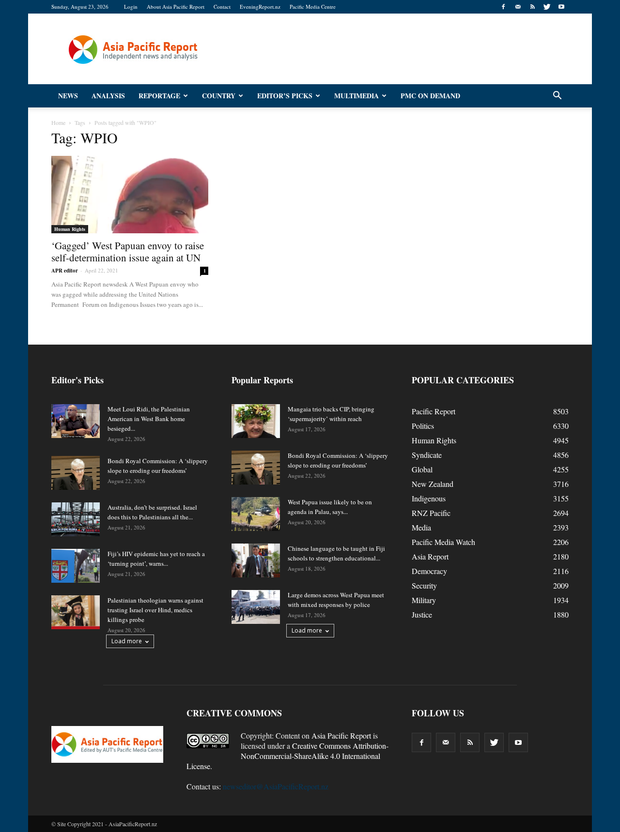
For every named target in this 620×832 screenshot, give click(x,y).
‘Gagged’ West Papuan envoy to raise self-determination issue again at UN (127, 251)
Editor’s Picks (284, 96)
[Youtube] (561, 7)
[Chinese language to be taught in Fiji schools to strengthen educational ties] (256, 560)
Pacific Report (433, 411)
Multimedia (356, 96)
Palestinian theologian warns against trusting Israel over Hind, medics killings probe (155, 610)
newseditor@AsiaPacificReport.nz (275, 786)
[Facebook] (503, 7)
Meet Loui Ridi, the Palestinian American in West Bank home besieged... (149, 419)
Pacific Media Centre (313, 6)
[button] (557, 95)
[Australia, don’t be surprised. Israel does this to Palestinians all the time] (75, 519)
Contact (222, 6)
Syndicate (427, 455)
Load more (126, 641)
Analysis (108, 96)
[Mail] (518, 7)
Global (422, 469)
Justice (422, 614)
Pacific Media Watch (443, 542)
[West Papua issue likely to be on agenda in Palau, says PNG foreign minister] (256, 514)
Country (218, 96)
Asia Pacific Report (341, 735)
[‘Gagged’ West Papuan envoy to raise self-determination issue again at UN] (129, 194)
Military (424, 600)
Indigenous (429, 498)
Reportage (159, 96)
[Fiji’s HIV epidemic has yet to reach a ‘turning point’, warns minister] (75, 566)
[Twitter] (547, 7)
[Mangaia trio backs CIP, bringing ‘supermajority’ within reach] (256, 421)
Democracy (429, 571)
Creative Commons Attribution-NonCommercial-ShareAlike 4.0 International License (287, 756)
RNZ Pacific (431, 513)
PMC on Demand (430, 96)
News (68, 96)
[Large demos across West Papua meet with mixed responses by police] (256, 607)
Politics (423, 426)
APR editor (64, 270)
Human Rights (69, 229)
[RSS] (532, 7)
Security (424, 585)
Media (421, 527)
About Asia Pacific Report (175, 6)
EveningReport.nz (260, 6)
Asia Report (430, 556)
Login (131, 6)
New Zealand (432, 484)
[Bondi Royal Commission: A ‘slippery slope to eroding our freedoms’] (75, 473)
